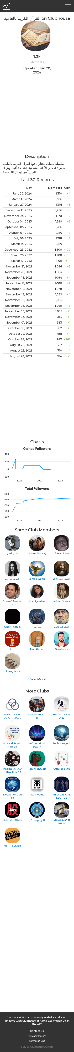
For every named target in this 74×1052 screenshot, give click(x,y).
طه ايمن (37, 626)
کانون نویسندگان (37, 820)
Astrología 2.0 (61, 768)
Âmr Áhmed (37, 649)
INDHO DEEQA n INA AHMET (12, 770)
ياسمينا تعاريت (12, 578)
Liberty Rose (12, 671)
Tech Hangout (61, 743)
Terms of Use (37, 1040)
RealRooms (37, 794)
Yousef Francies (12, 603)
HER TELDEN (12, 845)
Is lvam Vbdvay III (37, 555)
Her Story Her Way (61, 716)
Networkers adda (12, 796)
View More (37, 679)
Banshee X (61, 649)
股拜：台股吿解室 (12, 820)
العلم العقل (12, 553)
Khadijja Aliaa (37, 601)
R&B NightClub (37, 768)
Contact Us (37, 1031)
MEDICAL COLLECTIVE (61, 796)
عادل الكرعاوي (61, 626)
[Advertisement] (37, 116)
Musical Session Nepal (12, 745)
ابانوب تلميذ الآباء (61, 578)
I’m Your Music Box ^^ (37, 745)
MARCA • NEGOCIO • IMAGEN (12, 718)
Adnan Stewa (61, 601)
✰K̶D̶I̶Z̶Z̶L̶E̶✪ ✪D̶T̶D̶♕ (61, 822)
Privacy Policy (37, 1036)
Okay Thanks (12, 626)
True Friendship (37, 716)
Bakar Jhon (62, 553)
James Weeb (37, 578)
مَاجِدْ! (12, 649)
